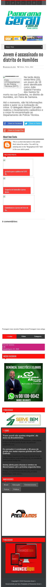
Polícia (27, 67)
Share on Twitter (35, 123)
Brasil (6, 485)
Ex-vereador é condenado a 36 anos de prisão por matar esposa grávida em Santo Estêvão (22, 451)
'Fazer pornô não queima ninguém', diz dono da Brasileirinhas (20, 437)
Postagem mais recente (10, 329)
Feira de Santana (8, 345)
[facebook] (7, 2)
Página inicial (24, 329)
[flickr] (23, 2)
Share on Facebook (15, 123)
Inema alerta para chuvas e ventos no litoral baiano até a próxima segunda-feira (21, 466)
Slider (31, 67)
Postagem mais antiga (37, 329)
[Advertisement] (23, 301)
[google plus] (39, 2)
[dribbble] (28, 2)
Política (16, 489)
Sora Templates (22, 584)
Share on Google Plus (16, 130)
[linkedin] (34, 2)
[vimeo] (18, 2)
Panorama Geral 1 (35, 584)
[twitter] (12, 2)
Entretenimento (30, 485)
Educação (16, 485)
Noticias (21, 67)
